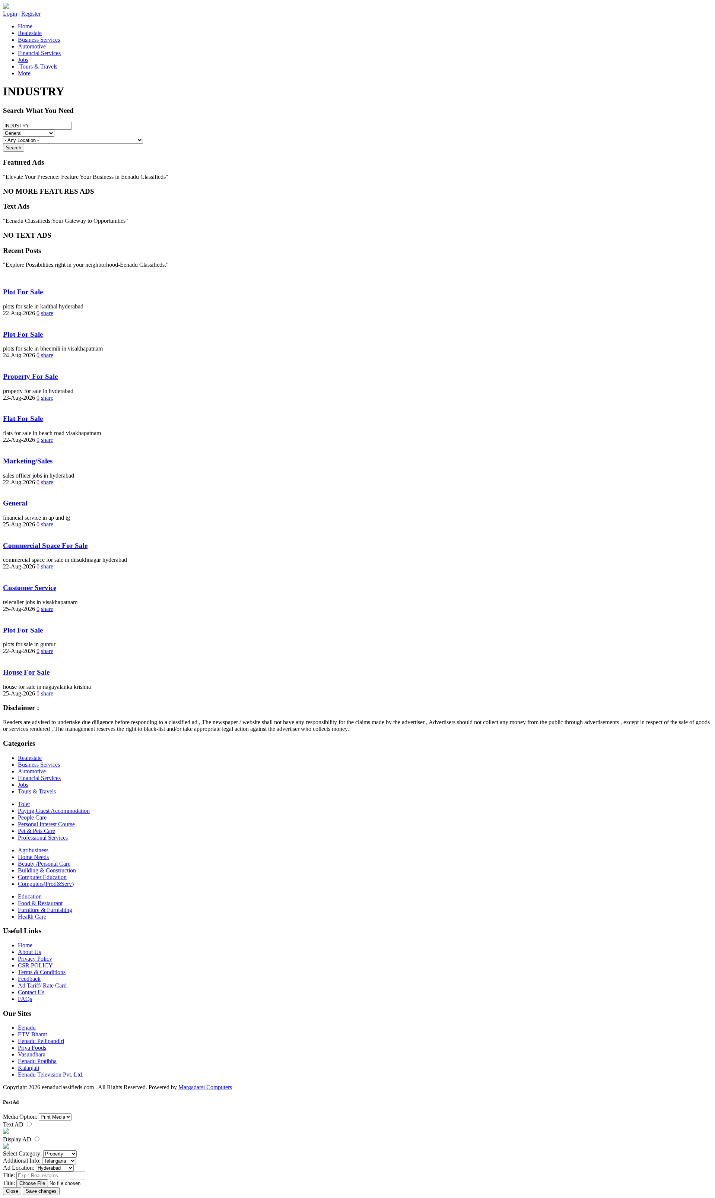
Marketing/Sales (28, 461)
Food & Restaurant (40, 903)
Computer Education (42, 877)
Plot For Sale (23, 292)
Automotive (32, 46)
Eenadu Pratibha (37, 1061)
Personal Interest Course (46, 824)
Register (31, 13)
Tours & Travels (37, 66)
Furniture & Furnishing (45, 910)
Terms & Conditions (42, 972)
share (47, 313)
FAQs (25, 999)
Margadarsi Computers (205, 1087)
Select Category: (22, 1153)
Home (25, 26)
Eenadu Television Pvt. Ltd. (50, 1074)
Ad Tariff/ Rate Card (42, 985)
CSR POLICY (35, 965)
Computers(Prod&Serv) (46, 884)
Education (30, 896)
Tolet (24, 804)
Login (10, 13)
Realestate (30, 33)
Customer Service (29, 588)
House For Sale (26, 672)
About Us (29, 952)
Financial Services (39, 53)
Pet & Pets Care (36, 831)
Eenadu (27, 1027)
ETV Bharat (32, 1034)
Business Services (39, 40)
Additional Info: (22, 1160)
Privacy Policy (35, 958)
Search (13, 147)
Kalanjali (28, 1068)
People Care (32, 817)
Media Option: (20, 1116)
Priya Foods (32, 1048)
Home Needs (33, 857)
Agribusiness (33, 850)
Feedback (29, 979)
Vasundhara (31, 1054)
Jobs (23, 60)
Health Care (32, 916)
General (15, 503)
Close (12, 1191)
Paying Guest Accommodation (54, 811)
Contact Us (31, 992)
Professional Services (43, 837)
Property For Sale (30, 376)
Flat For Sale (23, 418)
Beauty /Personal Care (44, 864)
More (24, 73)
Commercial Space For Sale (45, 545)
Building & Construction (47, 870)
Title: (9, 1175)
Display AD (18, 1139)
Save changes (41, 1191)
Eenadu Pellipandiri (41, 1041)
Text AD (14, 1124)
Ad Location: (18, 1167)
